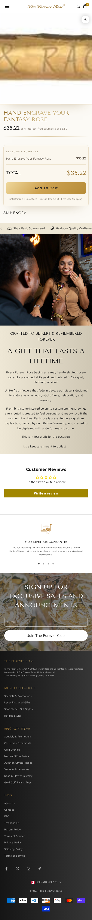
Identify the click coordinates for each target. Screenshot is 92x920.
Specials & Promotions (18, 696)
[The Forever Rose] (46, 6)
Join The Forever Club (46, 635)
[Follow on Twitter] (17, 869)
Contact (9, 809)
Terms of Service (14, 836)
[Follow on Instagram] (29, 869)
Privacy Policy (13, 842)
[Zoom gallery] (85, 19)
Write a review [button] (46, 493)
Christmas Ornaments (17, 743)
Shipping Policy (13, 849)
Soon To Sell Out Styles (18, 709)
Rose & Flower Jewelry (18, 775)
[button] (46, 188)
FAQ (6, 816)
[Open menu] (7, 6)
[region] (46, 539)
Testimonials (11, 822)
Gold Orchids (12, 749)
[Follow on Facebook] (6, 869)
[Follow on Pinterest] (40, 869)
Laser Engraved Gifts (17, 702)
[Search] (78, 6)
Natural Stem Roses (16, 756)
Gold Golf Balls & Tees (17, 782)
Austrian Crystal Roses (18, 762)
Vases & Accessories (16, 769)
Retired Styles (13, 715)
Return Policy (12, 829)
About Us (10, 803)
